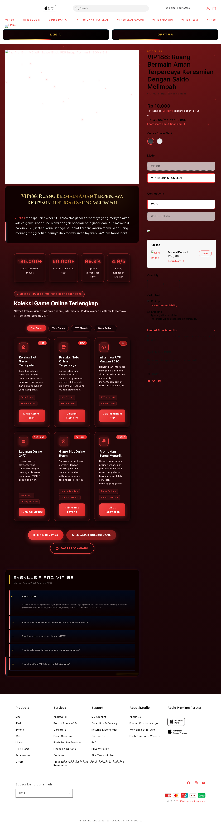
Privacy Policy (100, 749)
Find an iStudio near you (144, 723)
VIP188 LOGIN (31, 19)
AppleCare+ (61, 717)
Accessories (23, 755)
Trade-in (59, 755)
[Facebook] (149, 381)
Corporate (60, 729)
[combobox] (111, 8)
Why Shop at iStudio (142, 729)
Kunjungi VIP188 (32, 512)
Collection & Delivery (105, 723)
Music (19, 742)
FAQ (94, 742)
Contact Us (99, 736)
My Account (99, 717)
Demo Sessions (63, 736)
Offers (20, 761)
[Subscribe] (69, 793)
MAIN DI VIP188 (47, 534)
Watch (19, 736)
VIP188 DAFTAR (58, 19)
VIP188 (9, 19)
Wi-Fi (154, 204)
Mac (18, 717)
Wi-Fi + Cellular (160, 216)
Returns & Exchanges (105, 729)
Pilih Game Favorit (72, 509)
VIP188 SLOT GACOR (130, 19)
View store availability (164, 305)
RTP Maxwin (81, 328)
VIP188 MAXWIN (162, 19)
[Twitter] (154, 381)
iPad (18, 723)
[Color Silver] (159, 141)
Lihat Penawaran (112, 509)
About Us (135, 717)
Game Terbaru (105, 328)
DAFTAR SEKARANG (74, 548)
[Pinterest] (160, 381)
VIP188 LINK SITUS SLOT (93, 19)
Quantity (153, 275)
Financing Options (65, 749)
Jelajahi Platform (72, 416)
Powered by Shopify (194, 801)
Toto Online (58, 328)
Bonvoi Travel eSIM (65, 723)
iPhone (20, 729)
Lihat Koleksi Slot (32, 416)
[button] (9, 19)
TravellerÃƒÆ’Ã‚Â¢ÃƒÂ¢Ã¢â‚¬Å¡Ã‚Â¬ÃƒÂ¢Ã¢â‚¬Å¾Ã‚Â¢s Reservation (89, 763)
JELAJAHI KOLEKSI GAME (93, 534)
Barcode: (172, 94)
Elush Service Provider (67, 742)
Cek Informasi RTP (112, 416)
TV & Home (22, 749)
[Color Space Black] (150, 141)
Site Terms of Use (103, 755)
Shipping (168, 111)
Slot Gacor (36, 328)
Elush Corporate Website (144, 736)
